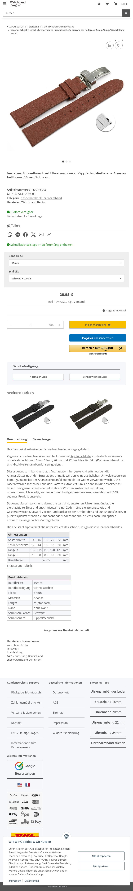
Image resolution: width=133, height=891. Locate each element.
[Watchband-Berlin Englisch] (20, 785)
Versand (79, 302)
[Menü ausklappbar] (4, 2)
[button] (99, 3)
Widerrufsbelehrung (66, 733)
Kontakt (16, 723)
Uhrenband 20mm (108, 712)
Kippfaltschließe (80, 456)
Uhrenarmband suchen (108, 743)
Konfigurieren (101, 866)
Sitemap (58, 713)
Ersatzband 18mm (108, 702)
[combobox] (66, 263)
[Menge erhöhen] (60, 324)
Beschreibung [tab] (17, 439)
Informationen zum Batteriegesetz (23, 745)
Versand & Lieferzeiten (26, 713)
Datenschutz (32, 880)
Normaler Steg (38, 376)
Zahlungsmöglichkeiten (26, 702)
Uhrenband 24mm (108, 733)
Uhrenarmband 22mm (108, 722)
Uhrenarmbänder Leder (108, 691)
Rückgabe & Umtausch (26, 692)
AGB (55, 702)
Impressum (14, 880)
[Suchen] (126, 13)
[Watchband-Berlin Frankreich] (28, 785)
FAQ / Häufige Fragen (25, 733)
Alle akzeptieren (101, 855)
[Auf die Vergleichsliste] (110, 45)
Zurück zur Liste (17, 26)
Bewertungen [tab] (42, 439)
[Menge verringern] (11, 324)
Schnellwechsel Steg (95, 376)
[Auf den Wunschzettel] (119, 45)
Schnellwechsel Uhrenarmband (41, 198)
